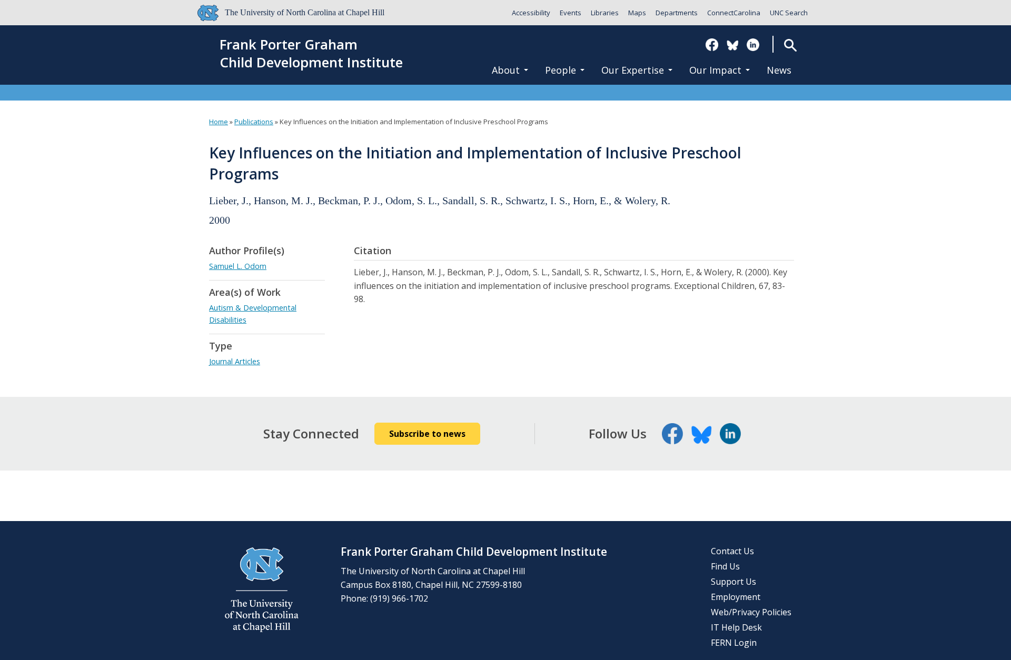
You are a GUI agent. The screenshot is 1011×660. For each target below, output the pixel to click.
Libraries (605, 12)
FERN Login (734, 642)
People (560, 70)
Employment (735, 597)
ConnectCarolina (733, 12)
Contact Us (732, 551)
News (779, 70)
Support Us (733, 581)
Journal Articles (234, 361)
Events (570, 12)
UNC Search (789, 12)
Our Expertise (632, 70)
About (506, 70)
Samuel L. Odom (237, 266)
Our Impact (715, 70)
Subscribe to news (427, 433)
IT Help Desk (736, 627)
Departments (677, 12)
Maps (637, 12)
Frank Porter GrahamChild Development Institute (311, 54)
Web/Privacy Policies (751, 612)
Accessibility (531, 12)
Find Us (725, 566)
